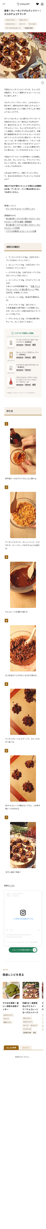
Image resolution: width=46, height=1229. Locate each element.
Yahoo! (28, 345)
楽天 (34, 345)
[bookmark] (42, 82)
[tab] (11, 1047)
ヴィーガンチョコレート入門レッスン (20, 209)
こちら (12, 885)
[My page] (42, 4)
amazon (19, 345)
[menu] (4, 4)
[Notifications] (37, 4)
